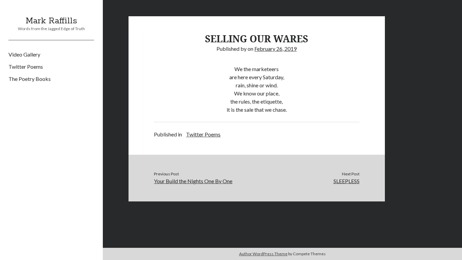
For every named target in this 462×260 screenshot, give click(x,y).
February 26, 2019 (275, 48)
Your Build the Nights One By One (193, 181)
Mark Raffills (51, 21)
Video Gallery (24, 54)
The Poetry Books (29, 78)
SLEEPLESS (346, 181)
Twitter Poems (25, 66)
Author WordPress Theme (263, 253)
